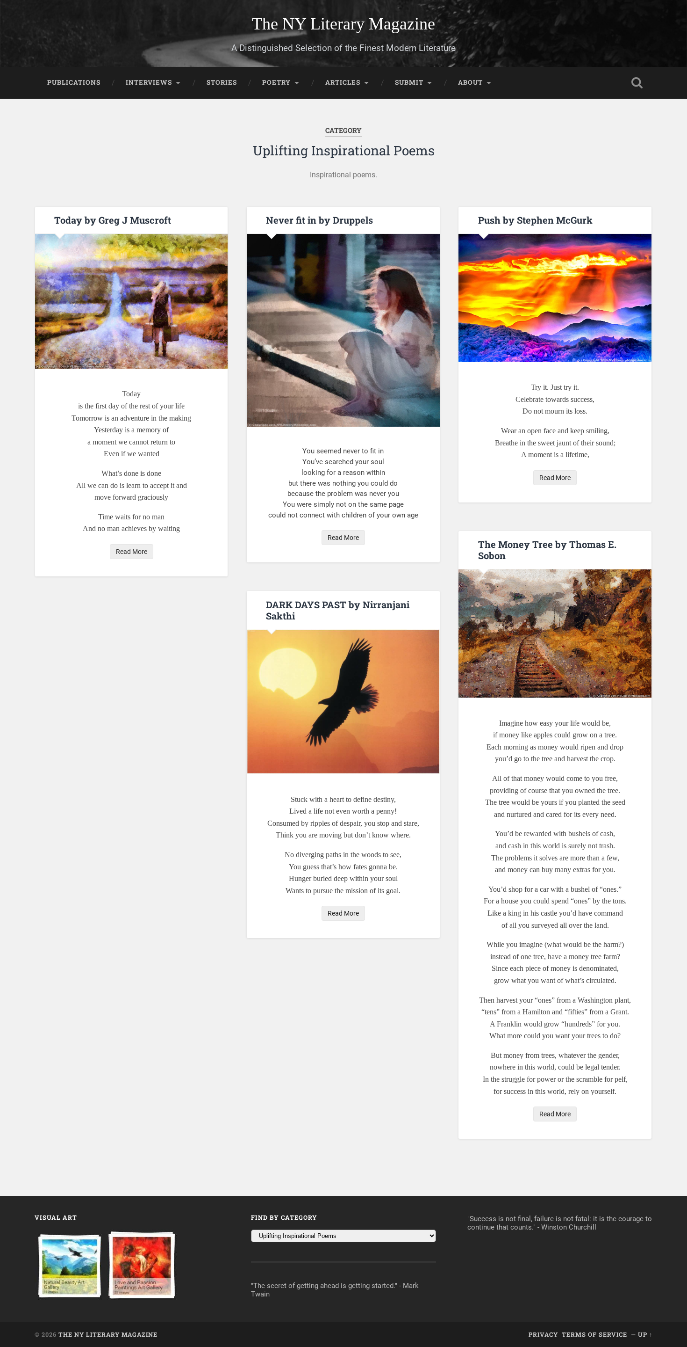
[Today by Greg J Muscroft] (131, 301)
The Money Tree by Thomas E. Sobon (547, 549)
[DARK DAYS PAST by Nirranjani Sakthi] (343, 701)
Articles (342, 82)
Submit (409, 82)
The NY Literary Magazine (343, 24)
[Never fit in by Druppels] (343, 330)
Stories (222, 82)
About (470, 82)
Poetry (276, 82)
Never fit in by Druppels (319, 220)
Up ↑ (645, 1334)
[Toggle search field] (637, 83)
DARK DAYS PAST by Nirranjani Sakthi (337, 610)
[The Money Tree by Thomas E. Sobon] (554, 633)
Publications (73, 82)
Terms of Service (594, 1334)
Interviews (149, 82)
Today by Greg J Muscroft (112, 220)
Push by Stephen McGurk (535, 220)
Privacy (543, 1334)
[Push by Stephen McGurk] (554, 298)
